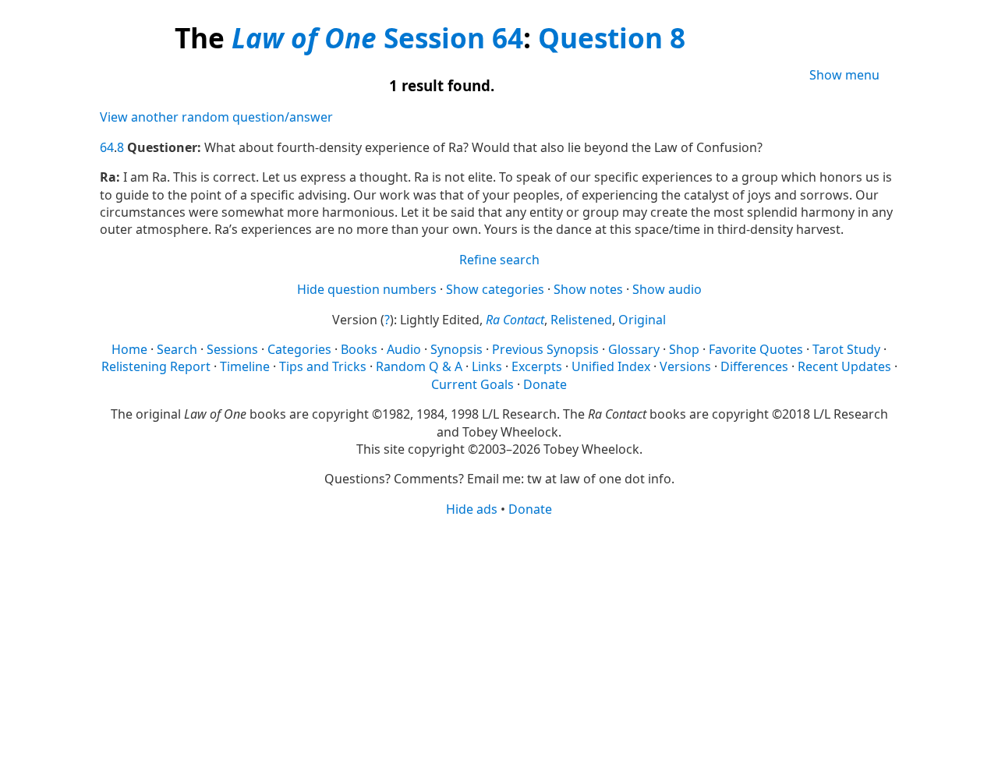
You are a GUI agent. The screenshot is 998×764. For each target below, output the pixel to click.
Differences (754, 366)
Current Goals (472, 384)
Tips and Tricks (322, 366)
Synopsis (456, 349)
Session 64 (453, 37)
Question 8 (611, 37)
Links (487, 366)
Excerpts (536, 366)
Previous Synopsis (545, 349)
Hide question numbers (367, 289)
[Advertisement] (499, 639)
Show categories (495, 289)
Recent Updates (844, 366)
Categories (299, 349)
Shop (684, 349)
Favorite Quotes (756, 349)
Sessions (232, 349)
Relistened (581, 319)
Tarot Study (846, 349)
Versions (685, 366)
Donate (545, 384)
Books (359, 349)
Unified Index (611, 366)
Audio (404, 349)
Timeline (245, 366)
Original (642, 319)
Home (129, 349)
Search (177, 349)
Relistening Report (156, 366)
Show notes (588, 289)
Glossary (634, 349)
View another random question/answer (216, 117)
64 (107, 147)
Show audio (667, 289)
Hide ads (471, 509)
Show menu (844, 74)
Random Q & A (419, 366)
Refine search (499, 259)
